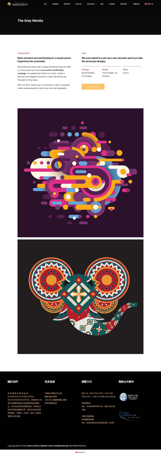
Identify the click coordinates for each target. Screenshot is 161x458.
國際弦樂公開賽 (51, 396)
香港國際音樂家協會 (61, 446)
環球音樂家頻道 (51, 403)
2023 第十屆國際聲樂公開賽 (56, 400)
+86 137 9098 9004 (101, 396)
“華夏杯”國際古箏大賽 (53, 393)
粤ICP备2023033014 (78, 446)
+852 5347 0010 (96, 393)
